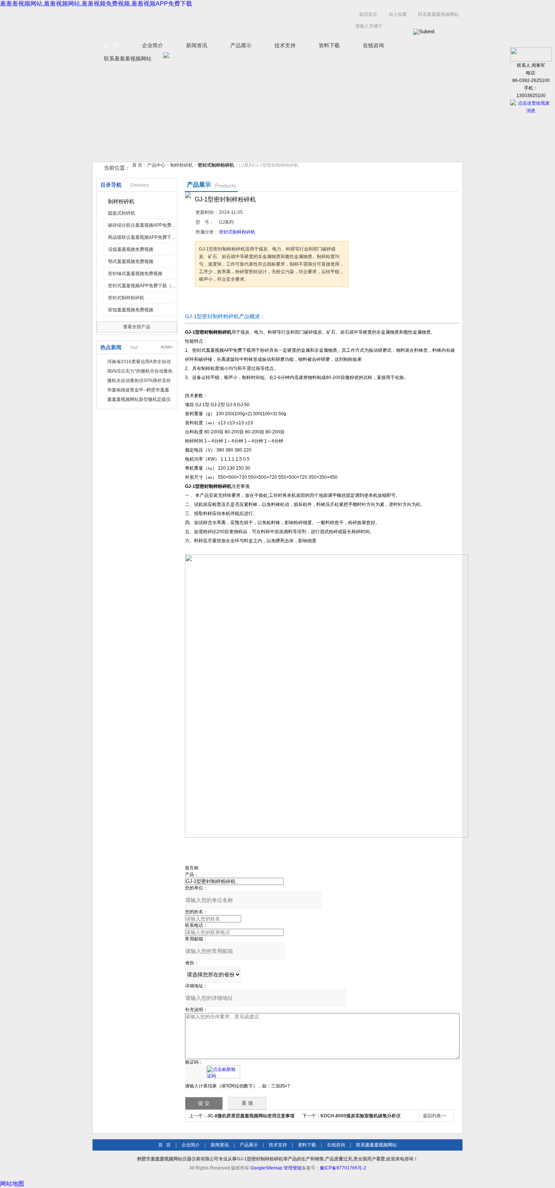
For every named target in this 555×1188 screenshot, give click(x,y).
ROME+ (167, 347)
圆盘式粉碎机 (121, 213)
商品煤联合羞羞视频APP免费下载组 (142, 237)
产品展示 (240, 45)
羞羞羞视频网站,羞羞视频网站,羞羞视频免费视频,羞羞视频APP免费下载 (96, 3)
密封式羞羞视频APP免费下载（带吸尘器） (142, 285)
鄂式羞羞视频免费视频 (130, 261)
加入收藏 (397, 14)
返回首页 (368, 14)
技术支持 (285, 45)
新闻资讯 (196, 45)
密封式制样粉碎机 (126, 297)
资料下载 (329, 45)
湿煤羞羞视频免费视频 (130, 249)
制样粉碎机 (181, 165)
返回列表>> (434, 1115)
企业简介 (152, 45)
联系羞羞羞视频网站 (438, 14)
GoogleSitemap (266, 1168)
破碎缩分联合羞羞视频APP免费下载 (142, 225)
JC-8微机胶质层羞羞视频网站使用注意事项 (250, 1115)
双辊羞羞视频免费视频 (130, 309)
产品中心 (156, 165)
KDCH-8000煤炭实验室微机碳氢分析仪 (361, 1115)
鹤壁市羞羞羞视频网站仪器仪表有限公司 (168, 22)
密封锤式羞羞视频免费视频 (135, 273)
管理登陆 (293, 1168)
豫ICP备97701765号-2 (343, 1168)
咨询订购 (219, 301)
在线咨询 (373, 45)
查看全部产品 (136, 326)
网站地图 (12, 1183)
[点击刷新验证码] (223, 1072)
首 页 (111, 45)
